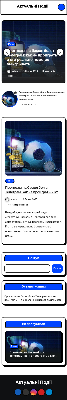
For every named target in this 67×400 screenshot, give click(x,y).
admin (15, 71)
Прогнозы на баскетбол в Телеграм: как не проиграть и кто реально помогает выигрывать (32, 57)
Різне (11, 44)
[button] (60, 52)
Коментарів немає (18, 204)
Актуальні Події (32, 6)
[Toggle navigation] (4, 7)
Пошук (33, 258)
